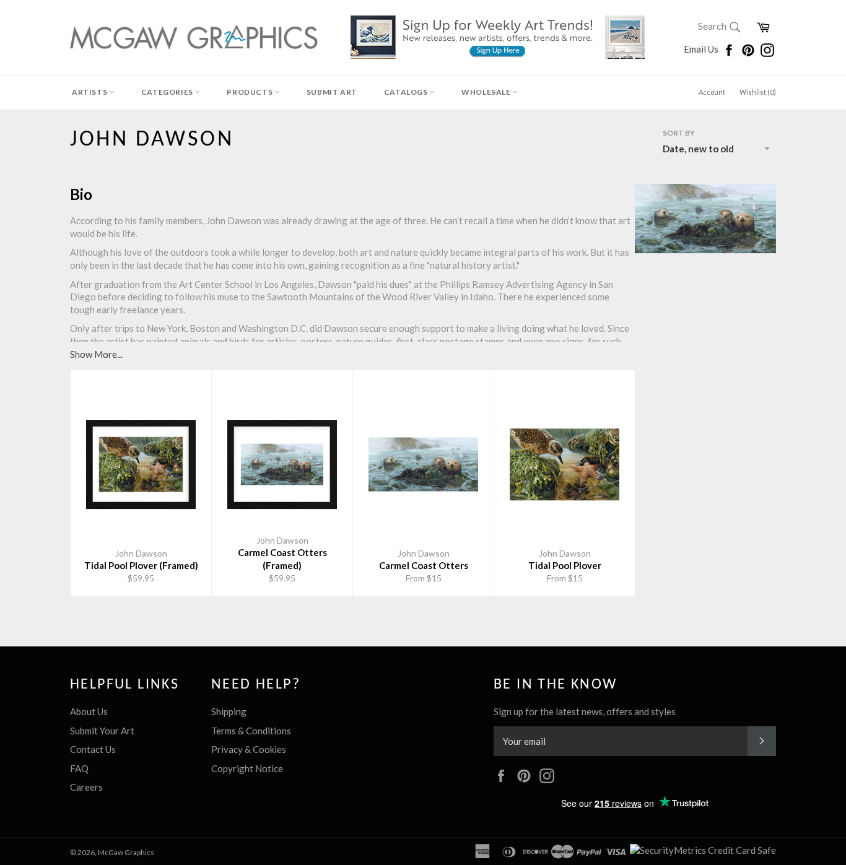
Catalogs (406, 92)
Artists (90, 92)
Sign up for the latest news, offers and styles (585, 711)
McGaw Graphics (126, 852)
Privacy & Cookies (248, 749)
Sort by (679, 132)
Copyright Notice (247, 768)
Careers (86, 787)
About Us (89, 711)
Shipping (228, 711)
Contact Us (93, 749)
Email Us (702, 48)
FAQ (79, 768)
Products (250, 92)
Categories (168, 92)
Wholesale (486, 92)
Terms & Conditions (251, 730)
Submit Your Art (102, 730)
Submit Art (332, 92)
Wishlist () (757, 92)
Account (712, 92)
